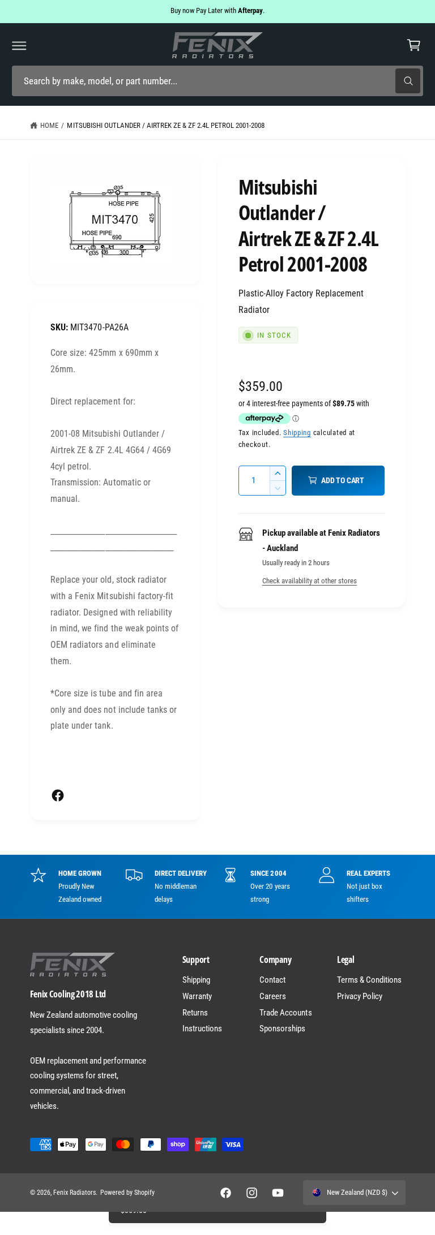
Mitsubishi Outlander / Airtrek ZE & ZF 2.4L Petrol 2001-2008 (166, 125)
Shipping (297, 432)
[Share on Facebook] (57, 795)
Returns (195, 1013)
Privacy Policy (359, 996)
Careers (272, 996)
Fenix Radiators (74, 1193)
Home (49, 125)
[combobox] (217, 81)
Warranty (197, 996)
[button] (19, 45)
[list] (218, 886)
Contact (272, 980)
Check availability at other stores (309, 580)
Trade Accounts (285, 1013)
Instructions (202, 1028)
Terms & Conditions (369, 980)
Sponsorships (282, 1028)
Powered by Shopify (127, 1193)
